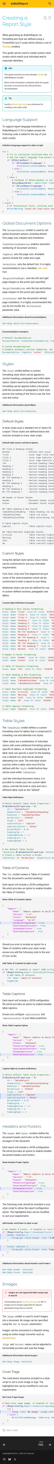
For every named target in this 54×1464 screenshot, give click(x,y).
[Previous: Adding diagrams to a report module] (4, 1444)
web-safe (42, 268)
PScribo (6, 46)
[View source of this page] (45, 18)
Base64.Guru (9, 1338)
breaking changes (30, 1302)
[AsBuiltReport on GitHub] (4, 1459)
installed (40, 74)
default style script (19, 104)
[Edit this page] (50, 18)
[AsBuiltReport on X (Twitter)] (15, 1459)
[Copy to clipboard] (51, 151)
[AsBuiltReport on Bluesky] (9, 1459)
